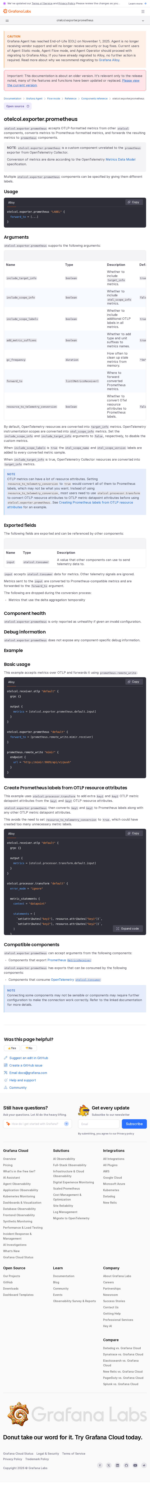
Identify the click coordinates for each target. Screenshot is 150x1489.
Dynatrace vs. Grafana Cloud (123, 1354)
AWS (106, 1171)
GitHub (8, 1282)
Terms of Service (42, 3)
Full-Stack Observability (69, 1165)
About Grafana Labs (117, 1276)
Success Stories (114, 1301)
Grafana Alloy (109, 60)
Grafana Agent (34, 98)
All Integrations (113, 1158)
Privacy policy (125, 1133)
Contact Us (111, 1307)
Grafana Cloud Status (18, 1257)
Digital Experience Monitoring (73, 1182)
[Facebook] (100, 1465)
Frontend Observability (19, 1215)
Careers (108, 1282)
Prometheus (69, 960)
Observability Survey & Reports (74, 1301)
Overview (9, 1158)
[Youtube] (135, 1465)
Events (57, 1294)
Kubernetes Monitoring (19, 1196)
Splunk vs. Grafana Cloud (120, 1384)
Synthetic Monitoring (17, 1221)
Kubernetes (111, 1190)
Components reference (94, 98)
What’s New (11, 1251)
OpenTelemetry (76, 980)
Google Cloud (112, 1177)
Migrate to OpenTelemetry (71, 1218)
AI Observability (64, 1158)
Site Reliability (63, 1205)
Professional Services (118, 1319)
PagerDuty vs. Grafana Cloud (123, 1377)
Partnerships (112, 1288)
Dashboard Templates (18, 1294)
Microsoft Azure (114, 1183)
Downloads (11, 1288)
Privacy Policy (66, 3)
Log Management (65, 1212)
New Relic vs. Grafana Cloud (123, 1371)
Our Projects (11, 1276)
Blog (56, 1282)
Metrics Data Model (120, 159)
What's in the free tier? (19, 1171)
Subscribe (134, 1124)
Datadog (109, 1196)
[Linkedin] (117, 1465)
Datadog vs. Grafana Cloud (122, 1348)
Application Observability (20, 1190)
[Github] (126, 1465)
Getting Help (112, 1313)
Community (61, 1288)
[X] (109, 1465)
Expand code (130, 928)
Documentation (12, 98)
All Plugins (110, 1165)
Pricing (7, 1165)
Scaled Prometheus (66, 1188)
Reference (70, 98)
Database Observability (19, 1208)
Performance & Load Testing (23, 1227)
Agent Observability (17, 1183)
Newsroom (110, 1294)
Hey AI (107, 1326)
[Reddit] (144, 1465)
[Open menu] (143, 11)
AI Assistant (11, 1177)
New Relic (110, 1202)
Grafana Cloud (104, 1437)
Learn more (136, 3)
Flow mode (53, 98)
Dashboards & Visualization (22, 1202)
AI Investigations (15, 1244)
